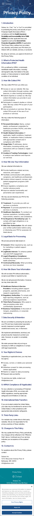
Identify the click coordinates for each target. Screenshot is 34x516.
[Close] (32, 486)
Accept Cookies (17, 512)
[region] (17, 500)
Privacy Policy (16, 472)
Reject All (17, 507)
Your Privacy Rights (17, 502)
